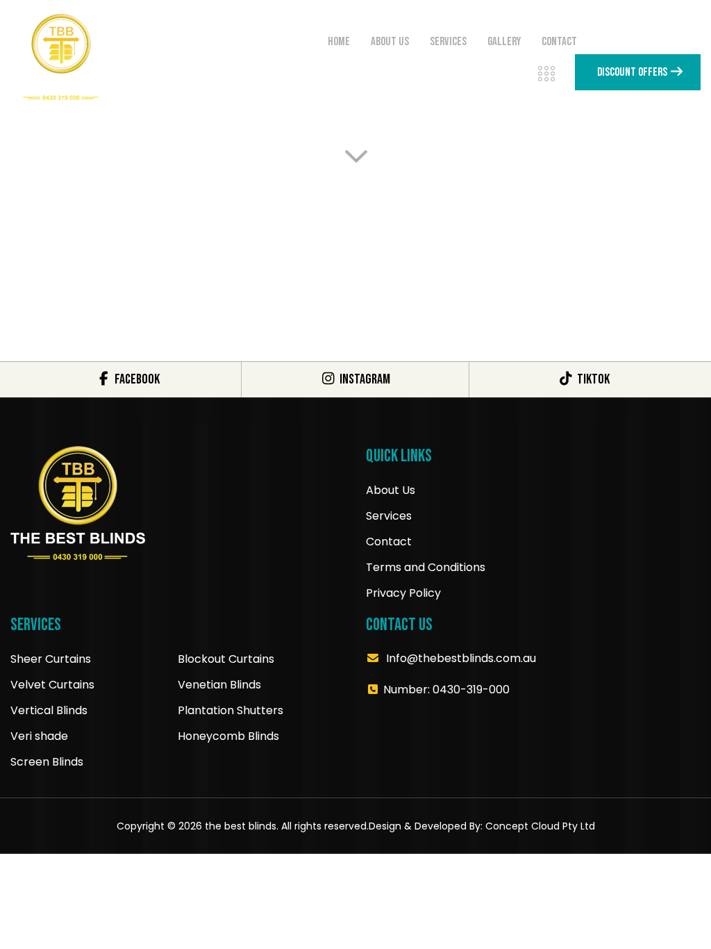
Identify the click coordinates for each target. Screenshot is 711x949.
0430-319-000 (471, 690)
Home (339, 42)
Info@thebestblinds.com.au (461, 658)
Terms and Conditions (425, 567)
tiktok (592, 379)
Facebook (136, 379)
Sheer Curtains (50, 659)
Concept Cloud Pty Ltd (540, 826)
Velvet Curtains (52, 685)
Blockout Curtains (226, 659)
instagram (363, 379)
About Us (390, 490)
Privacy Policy (403, 593)
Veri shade (39, 736)
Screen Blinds (46, 762)
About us (390, 42)
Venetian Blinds (219, 685)
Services (448, 42)
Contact (559, 42)
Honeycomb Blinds (228, 736)
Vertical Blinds (48, 710)
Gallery (504, 42)
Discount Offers (633, 72)
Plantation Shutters (230, 710)
